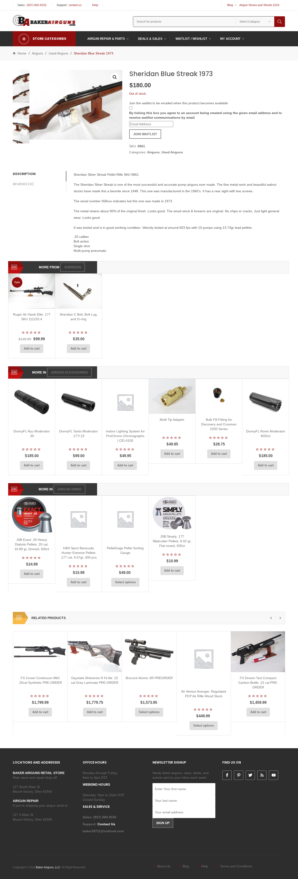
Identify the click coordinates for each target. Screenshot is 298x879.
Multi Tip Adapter (172, 419)
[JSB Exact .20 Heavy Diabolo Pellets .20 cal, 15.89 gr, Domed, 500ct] (31, 515)
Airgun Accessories (69, 372)
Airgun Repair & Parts (106, 38)
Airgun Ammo (69, 489)
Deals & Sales (150, 38)
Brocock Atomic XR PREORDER (149, 678)
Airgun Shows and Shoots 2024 (259, 5)
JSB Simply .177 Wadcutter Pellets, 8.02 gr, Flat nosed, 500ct (172, 541)
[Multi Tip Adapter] (172, 396)
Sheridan (72, 267)
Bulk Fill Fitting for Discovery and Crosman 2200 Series (219, 424)
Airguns (37, 53)
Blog (230, 5)
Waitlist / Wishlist (191, 38)
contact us (75, 5)
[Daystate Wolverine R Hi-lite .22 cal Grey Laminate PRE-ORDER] (95, 651)
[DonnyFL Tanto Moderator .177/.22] (78, 402)
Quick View (44, 303)
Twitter (250, 775)
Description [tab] (24, 174)
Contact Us (107, 824)
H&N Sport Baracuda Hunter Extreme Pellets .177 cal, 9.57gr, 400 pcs (78, 552)
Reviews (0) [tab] (23, 184)
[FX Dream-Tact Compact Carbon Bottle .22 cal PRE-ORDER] (258, 651)
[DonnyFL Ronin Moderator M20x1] (265, 402)
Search (279, 21)
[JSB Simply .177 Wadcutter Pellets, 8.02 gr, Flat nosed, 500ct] (172, 513)
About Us (163, 866)
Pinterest (238, 775)
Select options (125, 582)
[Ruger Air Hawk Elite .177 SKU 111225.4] (31, 291)
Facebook (227, 775)
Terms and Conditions (236, 866)
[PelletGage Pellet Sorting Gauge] (125, 519)
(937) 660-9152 (37, 5)
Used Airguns (58, 53)
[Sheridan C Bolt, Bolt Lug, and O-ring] (78, 291)
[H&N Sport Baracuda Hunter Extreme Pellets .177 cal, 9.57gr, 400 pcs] (78, 519)
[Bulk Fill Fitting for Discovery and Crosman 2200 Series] (219, 396)
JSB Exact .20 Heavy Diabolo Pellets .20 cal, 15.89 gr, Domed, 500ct (31, 544)
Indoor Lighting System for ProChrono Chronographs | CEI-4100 (125, 435)
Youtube (273, 775)
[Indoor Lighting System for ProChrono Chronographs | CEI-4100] (125, 402)
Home (21, 53)
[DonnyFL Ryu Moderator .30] (31, 402)
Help (95, 5)
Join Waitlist (145, 134)
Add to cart (32, 348)
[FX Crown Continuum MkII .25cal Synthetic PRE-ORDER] (40, 651)
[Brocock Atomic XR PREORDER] (149, 651)
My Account (230, 38)
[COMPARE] (33, 303)
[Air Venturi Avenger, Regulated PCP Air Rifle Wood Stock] (203, 658)
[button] (115, 77)
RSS (262, 775)
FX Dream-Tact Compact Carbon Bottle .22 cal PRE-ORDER (258, 682)
